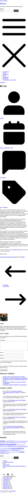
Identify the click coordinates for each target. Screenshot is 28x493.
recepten (25, 446)
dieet (13, 442)
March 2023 (6, 485)
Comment (3, 340)
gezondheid (11, 444)
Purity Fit (3, 3)
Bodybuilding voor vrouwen (9, 79)
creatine (4, 442)
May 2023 (5, 483)
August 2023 (6, 479)
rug (0, 448)
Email (2, 355)
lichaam (23, 444)
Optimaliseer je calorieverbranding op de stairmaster (15, 378)
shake (9, 448)
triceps (9, 451)
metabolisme (5, 446)
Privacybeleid (6, 464)
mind (9, 446)
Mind (4, 75)
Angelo (2, 118)
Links (4, 463)
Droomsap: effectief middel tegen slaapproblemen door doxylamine (13, 427)
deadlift (11, 442)
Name (2, 352)
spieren (13, 448)
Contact (5, 460)
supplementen (4, 451)
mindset (12, 446)
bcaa (1, 207)
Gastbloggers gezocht (8, 462)
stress (19, 450)
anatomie (7, 441)
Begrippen (5, 78)
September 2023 (7, 477)
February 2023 (6, 487)
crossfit (7, 442)
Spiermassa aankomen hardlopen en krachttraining (15, 384)
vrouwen (2, 453)
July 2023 (5, 480)
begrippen (5, 207)
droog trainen (19, 442)
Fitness (4, 73)
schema (2, 448)
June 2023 (5, 481)
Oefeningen (6, 74)
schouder (6, 448)
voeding (21, 452)
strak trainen (15, 450)
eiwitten (24, 442)
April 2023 (5, 484)
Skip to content (3, 0)
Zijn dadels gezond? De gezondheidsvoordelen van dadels (12, 391)
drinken (15, 442)
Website (2, 358)
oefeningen (20, 446)
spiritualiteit (3, 450)
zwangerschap (6, 453)
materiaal (1, 446)
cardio (1, 442)
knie (21, 444)
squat (11, 450)
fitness (3, 444)
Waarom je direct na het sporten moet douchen (14, 376)
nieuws (15, 446)
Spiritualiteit (6, 77)
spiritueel (8, 450)
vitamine (17, 451)
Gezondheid (6, 71)
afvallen (2, 441)
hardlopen (18, 444)
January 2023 (6, 488)
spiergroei (20, 448)
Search (2, 9)
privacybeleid (12, 491)
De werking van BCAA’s (16, 249)
